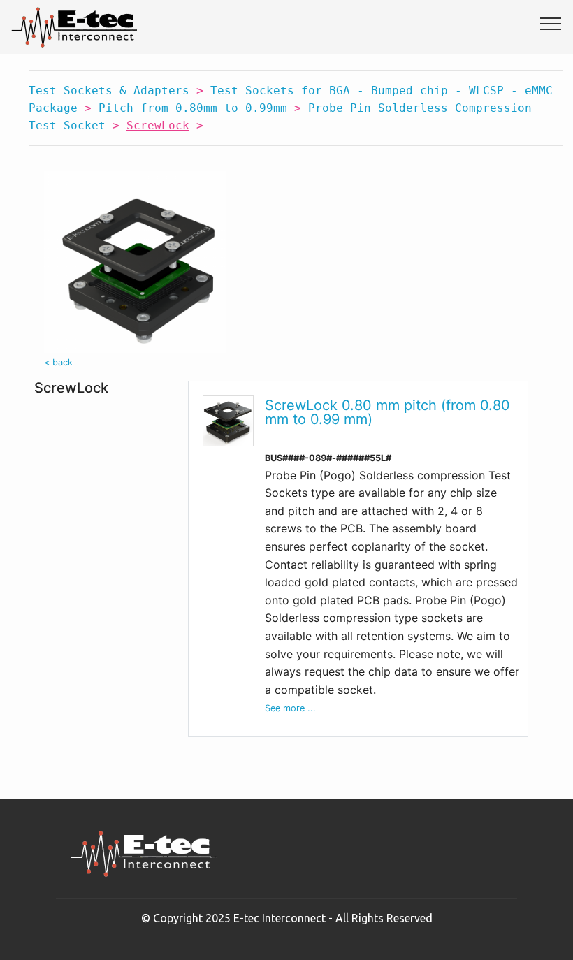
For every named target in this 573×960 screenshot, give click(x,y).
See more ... (290, 708)
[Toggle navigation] (551, 23)
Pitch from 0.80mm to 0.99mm (193, 108)
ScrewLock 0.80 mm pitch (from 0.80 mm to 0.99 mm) (387, 412)
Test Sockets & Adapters (109, 90)
